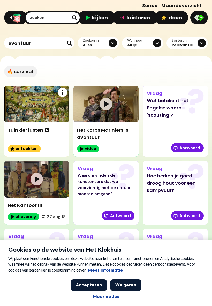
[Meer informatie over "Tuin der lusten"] (62, 92)
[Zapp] (199, 17)
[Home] (15, 17)
